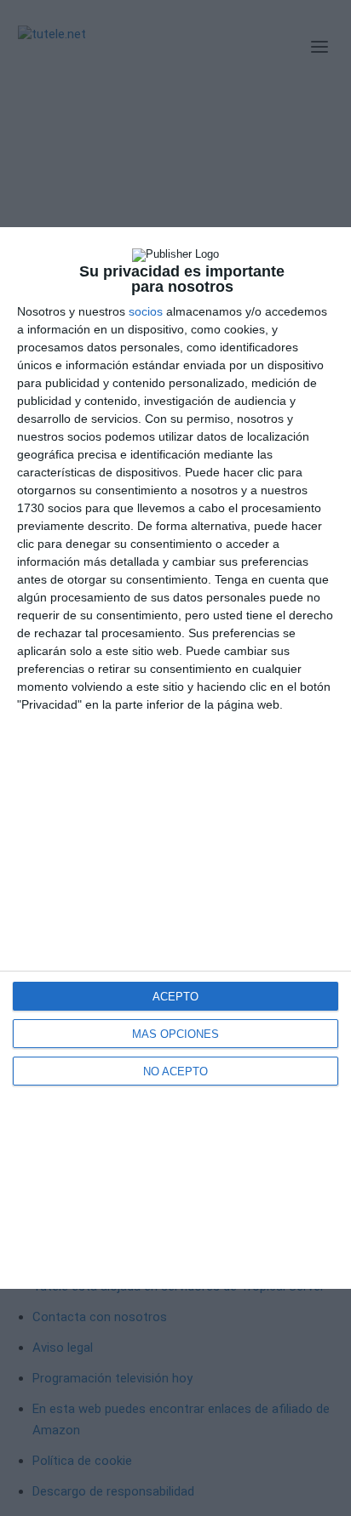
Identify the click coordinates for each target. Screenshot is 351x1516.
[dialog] (175, 757)
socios (146, 311)
